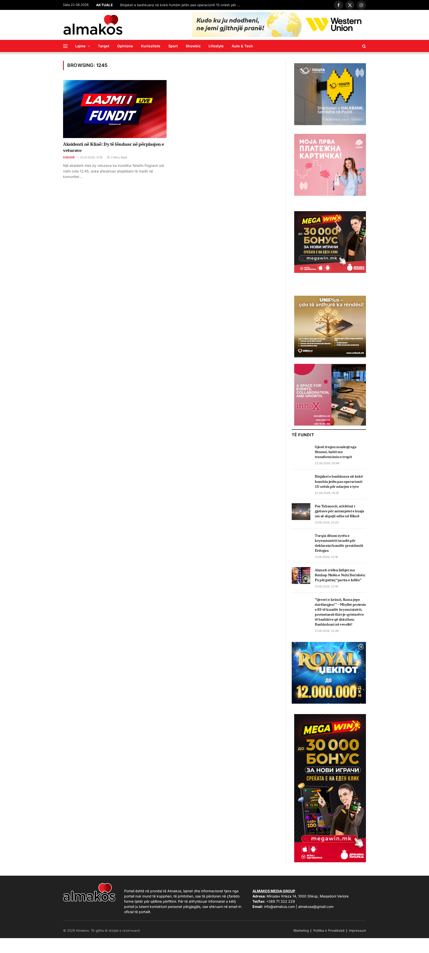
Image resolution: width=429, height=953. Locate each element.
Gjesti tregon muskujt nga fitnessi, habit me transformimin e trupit (335, 452)
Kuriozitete (150, 46)
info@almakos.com (279, 906)
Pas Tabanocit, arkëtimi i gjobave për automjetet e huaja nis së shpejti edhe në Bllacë (339, 511)
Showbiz (193, 46)
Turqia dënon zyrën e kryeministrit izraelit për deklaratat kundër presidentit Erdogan (339, 543)
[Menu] (65, 46)
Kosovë (69, 157)
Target (103, 46)
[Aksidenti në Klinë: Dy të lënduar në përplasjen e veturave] (115, 109)
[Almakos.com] (93, 25)
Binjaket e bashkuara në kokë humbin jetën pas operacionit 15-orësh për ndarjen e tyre (182, 5)
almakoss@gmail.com (315, 906)
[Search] (363, 46)
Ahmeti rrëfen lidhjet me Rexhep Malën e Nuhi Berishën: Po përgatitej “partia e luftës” (340, 575)
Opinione (125, 46)
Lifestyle (216, 46)
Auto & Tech (242, 46)
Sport (173, 46)
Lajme (80, 46)
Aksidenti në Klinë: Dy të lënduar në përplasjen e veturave (113, 147)
